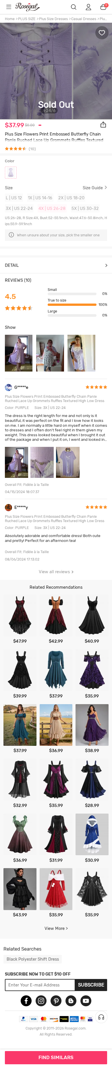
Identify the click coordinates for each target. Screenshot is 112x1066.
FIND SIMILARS (56, 1057)
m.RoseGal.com (31, 7)
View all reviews (54, 571)
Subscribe (91, 985)
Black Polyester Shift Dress (33, 959)
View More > (56, 928)
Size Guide (93, 188)
